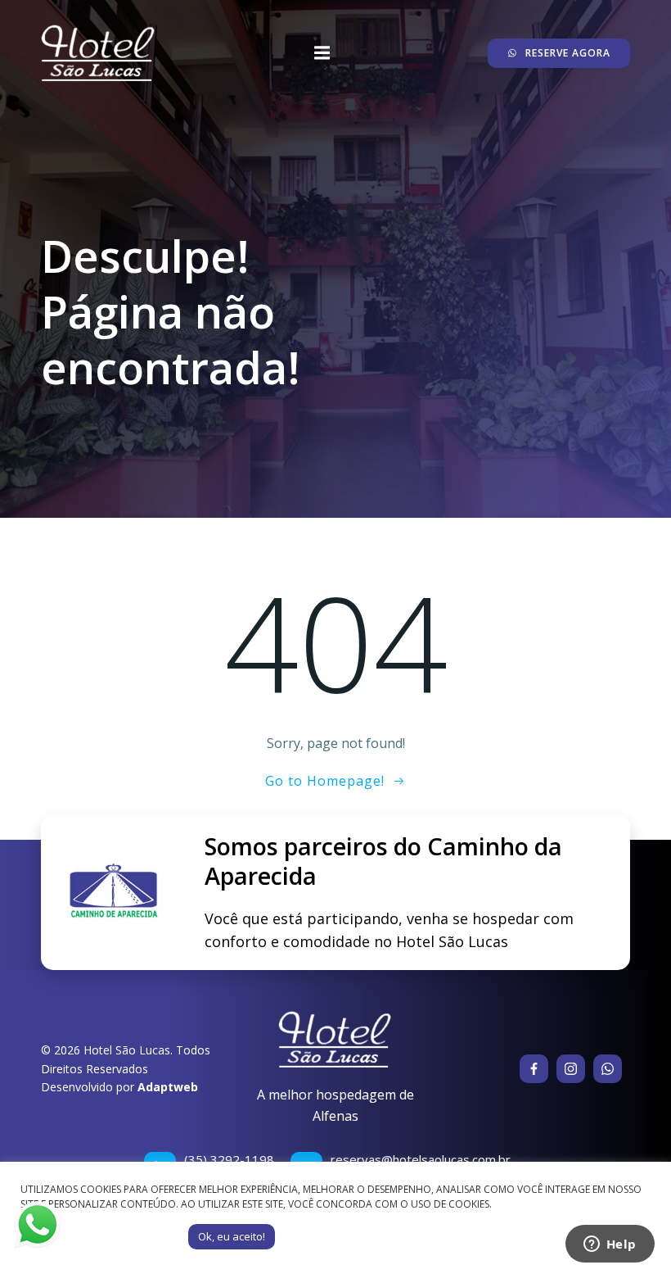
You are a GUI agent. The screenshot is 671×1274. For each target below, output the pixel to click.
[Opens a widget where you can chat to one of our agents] (610, 1245)
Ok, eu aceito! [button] (231, 1236)
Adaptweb (167, 1087)
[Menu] (322, 53)
